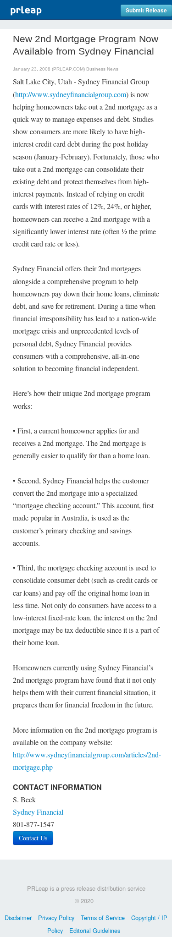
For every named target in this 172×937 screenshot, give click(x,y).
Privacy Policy (56, 917)
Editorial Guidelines (94, 930)
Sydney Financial (38, 811)
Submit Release (146, 10)
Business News (102, 68)
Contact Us (33, 837)
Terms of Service (103, 917)
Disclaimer (18, 917)
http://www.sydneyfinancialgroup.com (70, 94)
